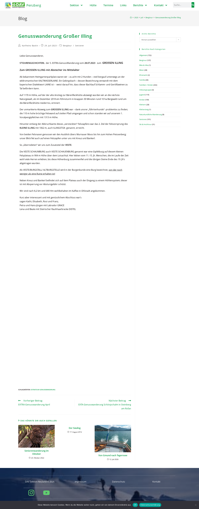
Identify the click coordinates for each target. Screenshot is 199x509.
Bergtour (67, 45)
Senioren (79, 45)
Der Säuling (75, 428)
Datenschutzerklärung (150, 505)
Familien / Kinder (146, 85)
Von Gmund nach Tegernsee (112, 455)
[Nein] (195, 505)
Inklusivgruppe (145, 90)
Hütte (93, 5)
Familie (142, 80)
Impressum (80, 481)
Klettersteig (144, 109)
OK (135, 505)
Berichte (138, 5)
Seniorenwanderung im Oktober (37, 452)
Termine (108, 5)
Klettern (142, 104)
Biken (141, 70)
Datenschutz (118, 481)
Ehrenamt (143, 75)
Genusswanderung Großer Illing (168, 17)
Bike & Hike (143, 65)
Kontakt (159, 5)
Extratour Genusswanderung (43, 390)
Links (123, 5)
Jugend (142, 94)
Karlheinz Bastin (30, 45)
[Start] (131, 17)
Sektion (74, 5)
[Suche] (193, 5)
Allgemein (143, 55)
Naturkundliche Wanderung (150, 114)
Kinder (142, 99)
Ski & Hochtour (145, 124)
